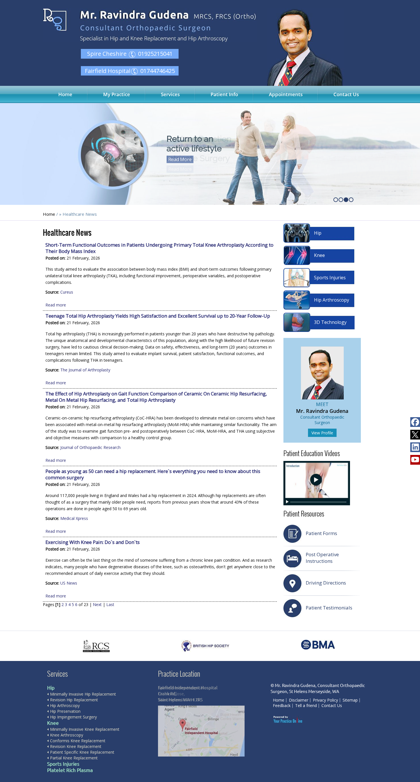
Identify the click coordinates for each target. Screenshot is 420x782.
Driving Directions (326, 582)
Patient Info (224, 94)
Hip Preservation (65, 711)
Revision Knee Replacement (75, 746)
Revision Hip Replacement (74, 699)
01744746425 (157, 71)
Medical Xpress (74, 518)
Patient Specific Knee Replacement (82, 752)
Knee (319, 255)
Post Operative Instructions (322, 557)
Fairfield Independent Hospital (187, 687)
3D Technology (330, 322)
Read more (55, 305)
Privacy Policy (325, 700)
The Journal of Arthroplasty (85, 370)
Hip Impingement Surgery (73, 717)
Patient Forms (321, 533)
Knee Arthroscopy (66, 735)
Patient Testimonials (329, 607)
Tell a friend (306, 705)
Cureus (66, 292)
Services (170, 94)
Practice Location (179, 673)
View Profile (322, 432)
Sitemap (350, 700)
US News (68, 583)
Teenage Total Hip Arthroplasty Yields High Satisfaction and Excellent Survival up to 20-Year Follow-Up (157, 316)
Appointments (286, 94)
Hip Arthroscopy (331, 300)
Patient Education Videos (311, 453)
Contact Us (346, 94)
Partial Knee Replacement (74, 758)
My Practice (116, 94)
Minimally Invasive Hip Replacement (83, 694)
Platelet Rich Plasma (70, 770)
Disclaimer (298, 700)
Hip (317, 233)
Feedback (282, 705)
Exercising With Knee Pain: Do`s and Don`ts (92, 542)
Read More (180, 159)
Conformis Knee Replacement (77, 740)
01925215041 (155, 54)
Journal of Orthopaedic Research (90, 447)
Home (65, 94)
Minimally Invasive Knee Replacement (84, 729)
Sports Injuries (330, 277)
